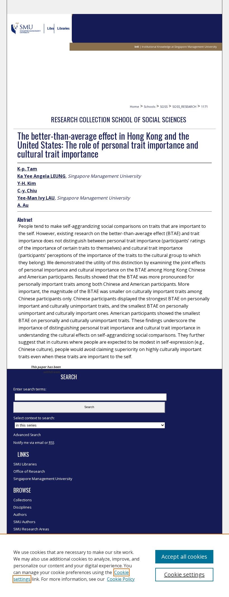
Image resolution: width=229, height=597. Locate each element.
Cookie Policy (121, 579)
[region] (114, 565)
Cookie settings (184, 574)
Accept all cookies (184, 556)
